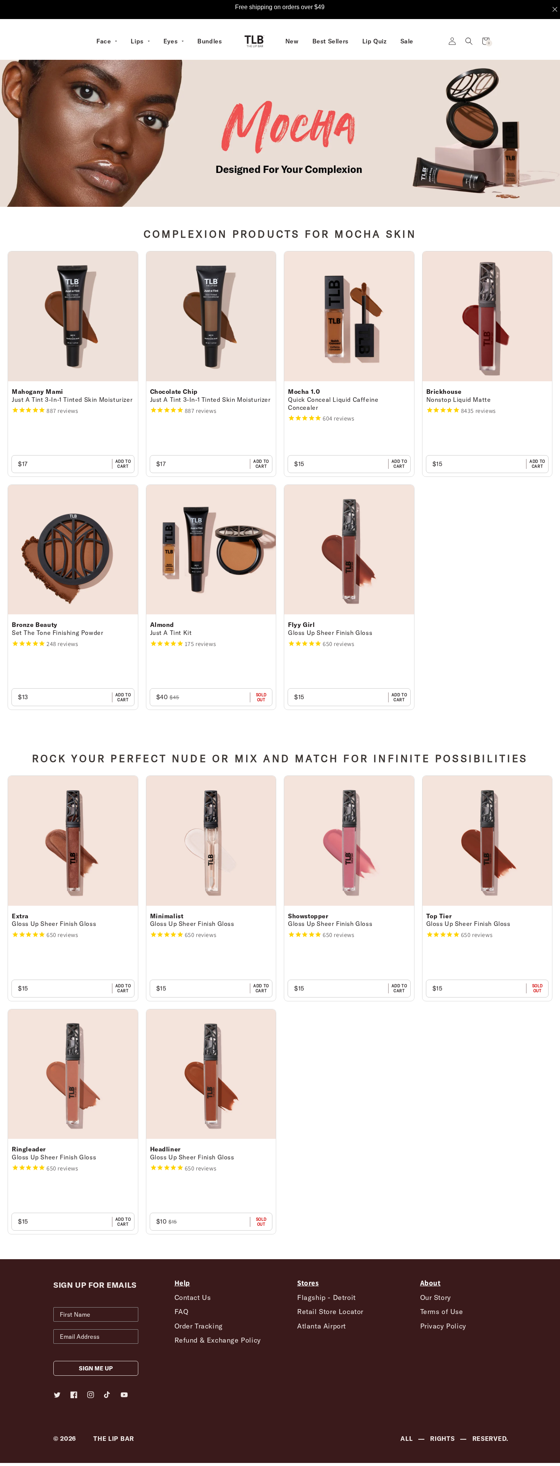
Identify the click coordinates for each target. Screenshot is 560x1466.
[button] (469, 41)
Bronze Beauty (35, 624)
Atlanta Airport (321, 1326)
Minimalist (167, 916)
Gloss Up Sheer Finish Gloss (330, 632)
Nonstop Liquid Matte (458, 399)
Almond (162, 624)
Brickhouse (444, 391)
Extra (20, 916)
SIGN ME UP (96, 1368)
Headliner (165, 1149)
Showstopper (308, 916)
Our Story (435, 1297)
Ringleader (29, 1149)
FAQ (181, 1311)
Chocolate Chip (174, 391)
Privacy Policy (443, 1326)
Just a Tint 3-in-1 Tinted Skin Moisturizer (72, 399)
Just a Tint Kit (171, 632)
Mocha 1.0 (304, 391)
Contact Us (192, 1297)
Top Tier (439, 916)
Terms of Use (441, 1311)
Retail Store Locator (330, 1311)
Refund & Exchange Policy (217, 1340)
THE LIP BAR (113, 1438)
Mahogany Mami (37, 391)
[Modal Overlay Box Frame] (280, 9)
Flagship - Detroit (326, 1297)
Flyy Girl (301, 624)
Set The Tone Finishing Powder (57, 632)
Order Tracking (198, 1326)
